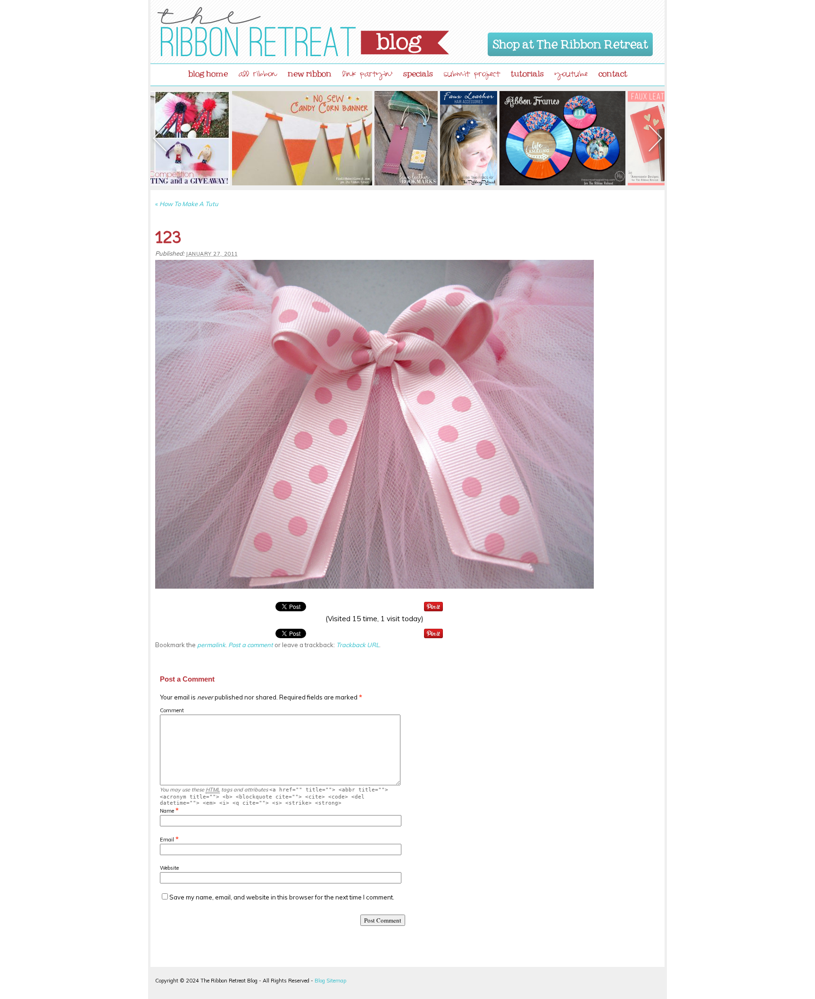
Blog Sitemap (330, 980)
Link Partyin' (367, 75)
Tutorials (527, 71)
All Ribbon (258, 75)
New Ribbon (310, 71)
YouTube (571, 75)
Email (167, 839)
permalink (211, 645)
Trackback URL (357, 645)
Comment (172, 710)
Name (167, 811)
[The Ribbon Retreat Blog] (303, 31)
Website (169, 868)
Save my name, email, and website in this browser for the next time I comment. (281, 897)
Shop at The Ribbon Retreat (570, 42)
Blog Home (208, 71)
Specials (418, 71)
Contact (613, 71)
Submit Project (472, 75)
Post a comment (250, 645)
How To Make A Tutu (186, 204)
